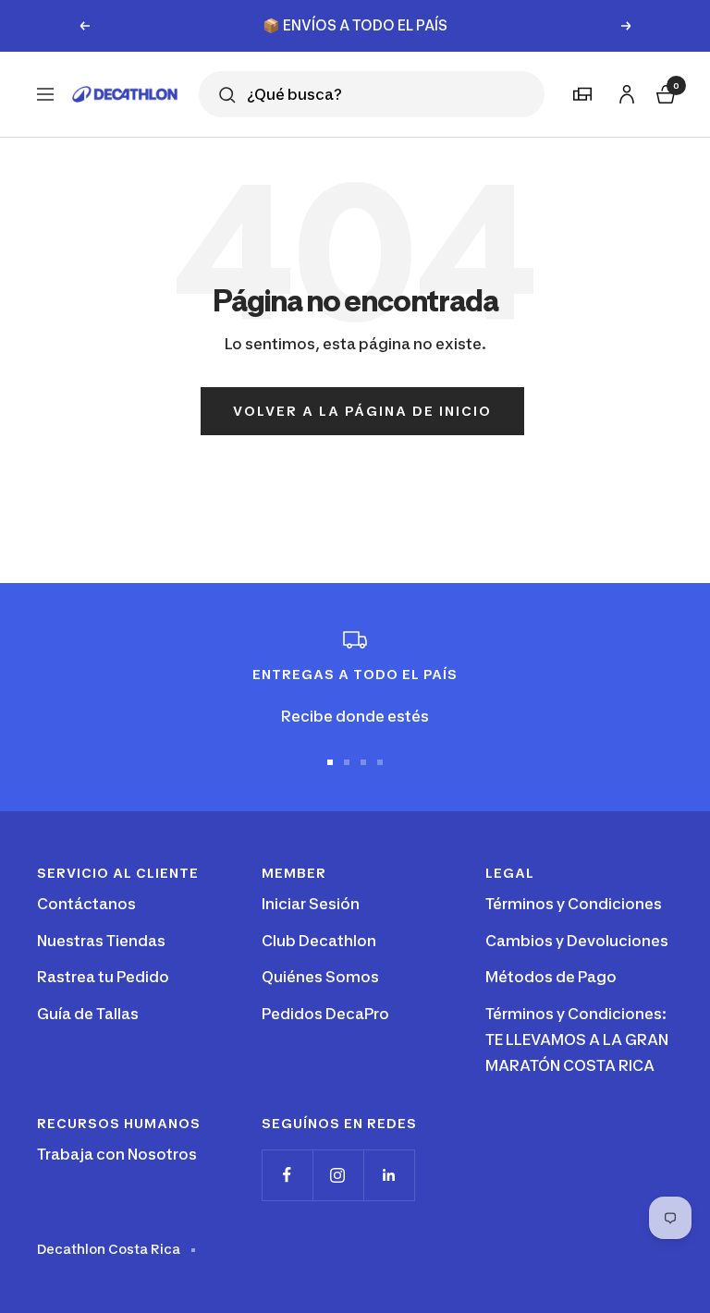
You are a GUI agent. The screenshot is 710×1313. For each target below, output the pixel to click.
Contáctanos (86, 903)
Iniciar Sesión (311, 903)
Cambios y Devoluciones (576, 940)
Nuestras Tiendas (101, 940)
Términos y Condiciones (573, 903)
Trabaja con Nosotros (117, 1154)
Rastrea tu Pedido (103, 976)
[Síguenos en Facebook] (287, 1174)
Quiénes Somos (320, 976)
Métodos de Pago (551, 976)
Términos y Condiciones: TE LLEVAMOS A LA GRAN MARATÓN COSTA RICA (576, 1039)
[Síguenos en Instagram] (337, 1174)
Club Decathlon (319, 940)
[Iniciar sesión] (624, 91)
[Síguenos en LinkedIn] (388, 1174)
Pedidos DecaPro (325, 1013)
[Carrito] (664, 92)
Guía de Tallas (88, 1013)
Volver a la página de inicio (362, 411)
